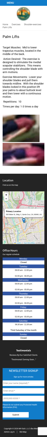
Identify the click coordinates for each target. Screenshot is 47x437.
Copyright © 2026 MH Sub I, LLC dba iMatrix (22, 429)
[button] (23, 220)
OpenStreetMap (29, 243)
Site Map (23, 432)
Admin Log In (9, 432)
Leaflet (18, 243)
